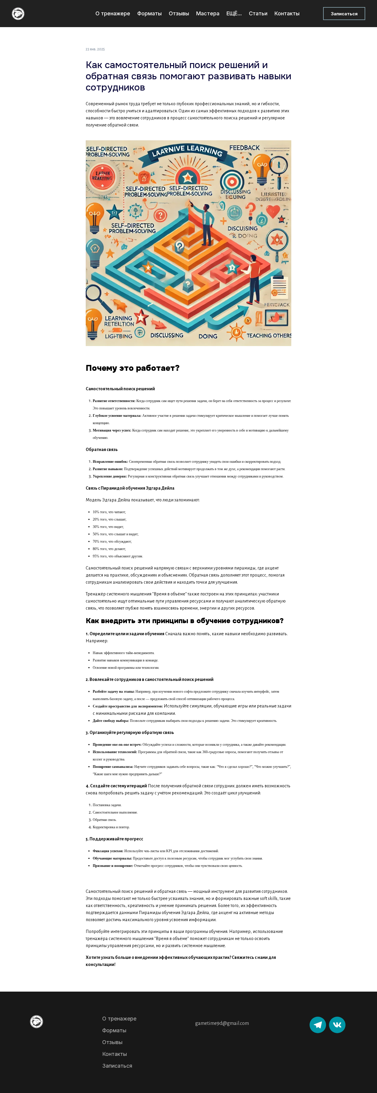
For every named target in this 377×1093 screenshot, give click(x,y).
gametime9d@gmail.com (222, 1023)
